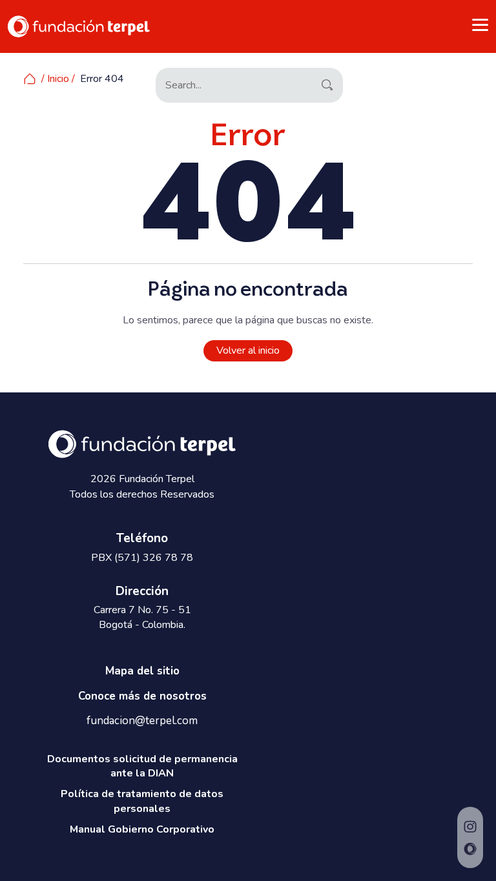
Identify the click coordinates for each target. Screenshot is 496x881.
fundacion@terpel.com (142, 721)
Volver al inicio (248, 350)
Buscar (326, 83)
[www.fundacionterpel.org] (79, 26)
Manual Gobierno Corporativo (142, 829)
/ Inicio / (58, 79)
